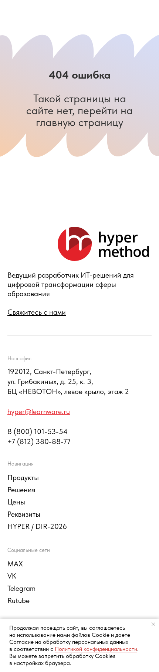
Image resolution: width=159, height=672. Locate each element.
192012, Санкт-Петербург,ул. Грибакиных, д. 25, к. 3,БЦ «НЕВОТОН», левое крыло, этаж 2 (68, 381)
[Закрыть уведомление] (153, 624)
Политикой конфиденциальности (96, 648)
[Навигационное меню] (146, 15)
